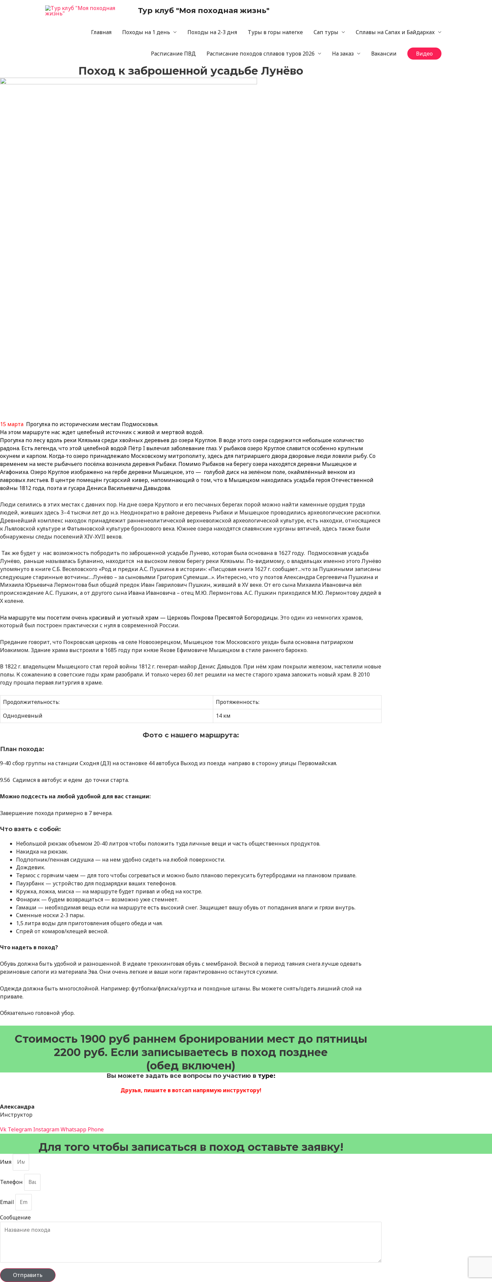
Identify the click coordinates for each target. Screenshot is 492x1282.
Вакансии (384, 53)
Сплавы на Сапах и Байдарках (395, 32)
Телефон (12, 1182)
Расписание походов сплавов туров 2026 (261, 53)
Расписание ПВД (173, 53)
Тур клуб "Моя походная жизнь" (203, 10)
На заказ (343, 53)
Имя (6, 1162)
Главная (101, 32)
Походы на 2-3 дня (212, 32)
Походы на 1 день (146, 32)
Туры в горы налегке (275, 32)
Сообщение (15, 1217)
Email (7, 1202)
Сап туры (326, 32)
